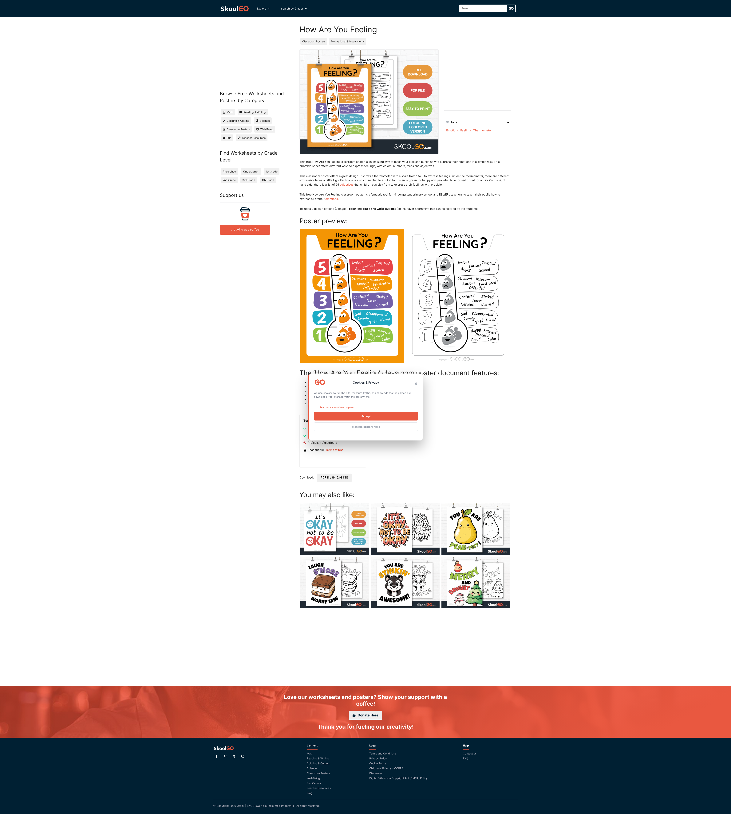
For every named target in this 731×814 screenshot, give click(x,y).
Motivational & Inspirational (347, 41)
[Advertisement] (477, 76)
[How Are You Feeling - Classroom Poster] (352, 296)
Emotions (452, 130)
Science (312, 768)
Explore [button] (261, 8)
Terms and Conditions (382, 753)
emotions (331, 199)
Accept (366, 416)
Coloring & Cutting (318, 763)
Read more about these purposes (337, 407)
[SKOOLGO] (235, 8)
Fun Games (314, 783)
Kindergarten (251, 171)
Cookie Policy (377, 763)
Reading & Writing (318, 758)
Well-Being (313, 778)
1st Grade (272, 171)
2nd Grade (229, 180)
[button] (416, 384)
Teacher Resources (319, 788)
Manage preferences (366, 426)
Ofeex (240, 805)
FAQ (465, 758)
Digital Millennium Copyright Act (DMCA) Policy (398, 778)
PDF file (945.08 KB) (334, 477)
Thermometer (482, 130)
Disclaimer (375, 773)
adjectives (347, 184)
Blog (309, 793)
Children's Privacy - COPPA (386, 768)
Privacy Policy (378, 758)
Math (310, 753)
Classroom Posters (313, 41)
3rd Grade (248, 180)
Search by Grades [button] (292, 8)
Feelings (466, 130)
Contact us (469, 753)
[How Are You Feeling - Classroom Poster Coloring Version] (458, 296)
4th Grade (268, 180)
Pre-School (229, 171)
